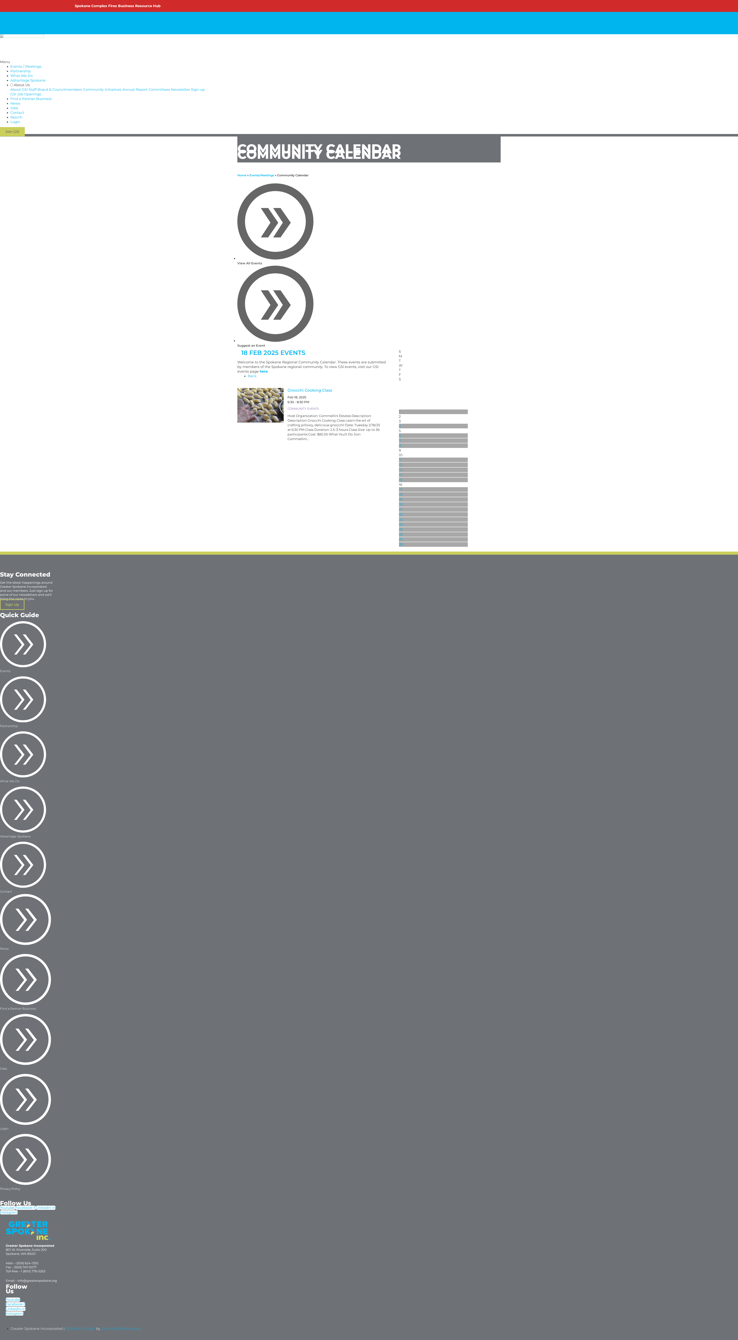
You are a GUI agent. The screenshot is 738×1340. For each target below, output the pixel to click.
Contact (71, 30)
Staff (25, 21)
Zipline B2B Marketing (120, 1329)
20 (401, 504)
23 (401, 519)
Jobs (60, 30)
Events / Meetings (25, 66)
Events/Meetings (261, 175)
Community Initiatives (95, 21)
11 (400, 460)
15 (400, 480)
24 (401, 524)
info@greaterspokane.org (37, 1281)
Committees (152, 21)
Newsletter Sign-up (180, 21)
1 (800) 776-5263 (33, 1271)
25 (401, 529)
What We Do (21, 76)
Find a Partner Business (23, 30)
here (264, 371)
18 (400, 494)
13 (400, 470)
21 (400, 509)
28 (401, 544)
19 (400, 499)
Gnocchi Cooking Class (310, 390)
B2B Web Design (80, 1329)
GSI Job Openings (25, 94)
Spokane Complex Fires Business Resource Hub (117, 6)
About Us (11, 16)
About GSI (11, 21)
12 (400, 465)
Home (241, 175)
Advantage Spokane (28, 80)
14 (401, 475)
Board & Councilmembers (52, 21)
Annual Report (127, 21)
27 (401, 539)
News (50, 30)
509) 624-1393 (27, 1263)
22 (401, 514)
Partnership (20, 71)
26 (401, 534)
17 (400, 489)
